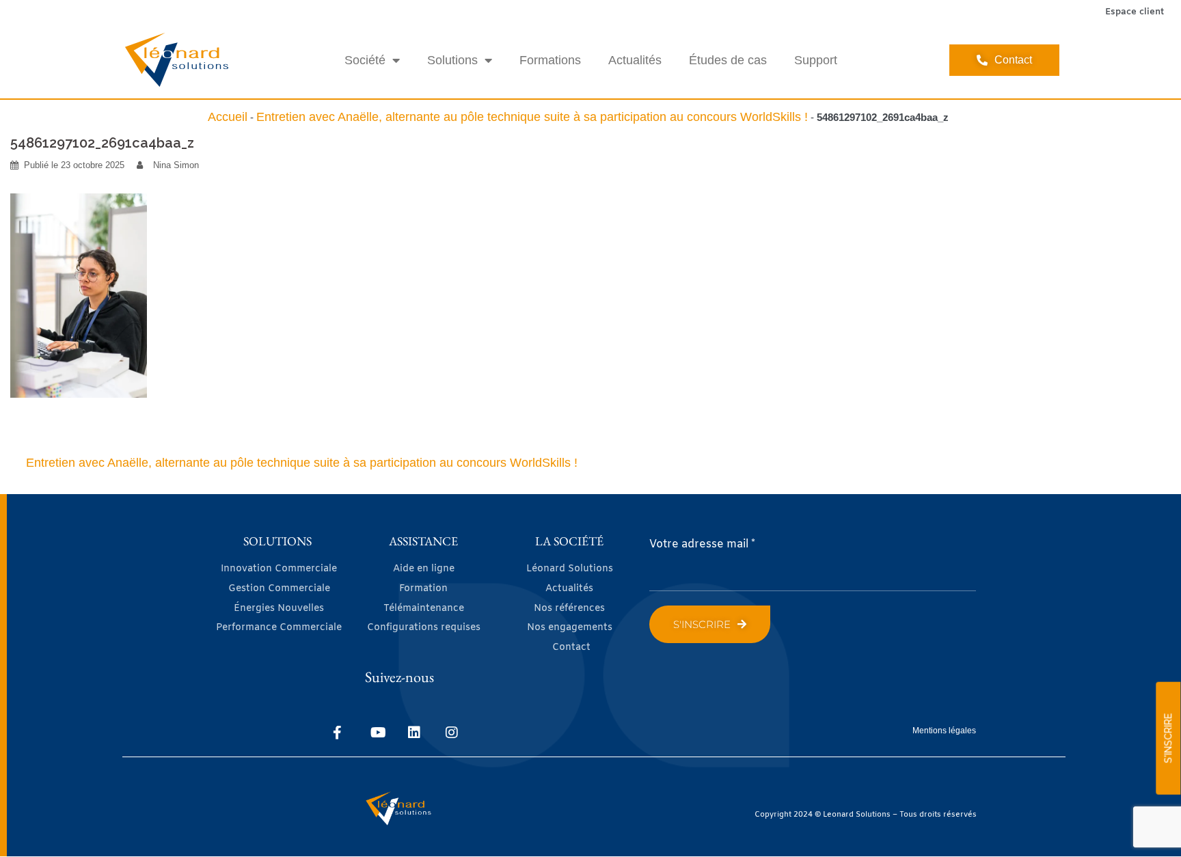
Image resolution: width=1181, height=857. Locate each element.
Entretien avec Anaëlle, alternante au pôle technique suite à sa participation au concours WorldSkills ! (532, 117)
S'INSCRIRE (1168, 738)
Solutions (452, 60)
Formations (550, 60)
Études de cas (728, 60)
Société (364, 60)
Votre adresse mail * (702, 544)
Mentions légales (944, 730)
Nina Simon (176, 165)
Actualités (635, 60)
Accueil (227, 117)
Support (815, 60)
